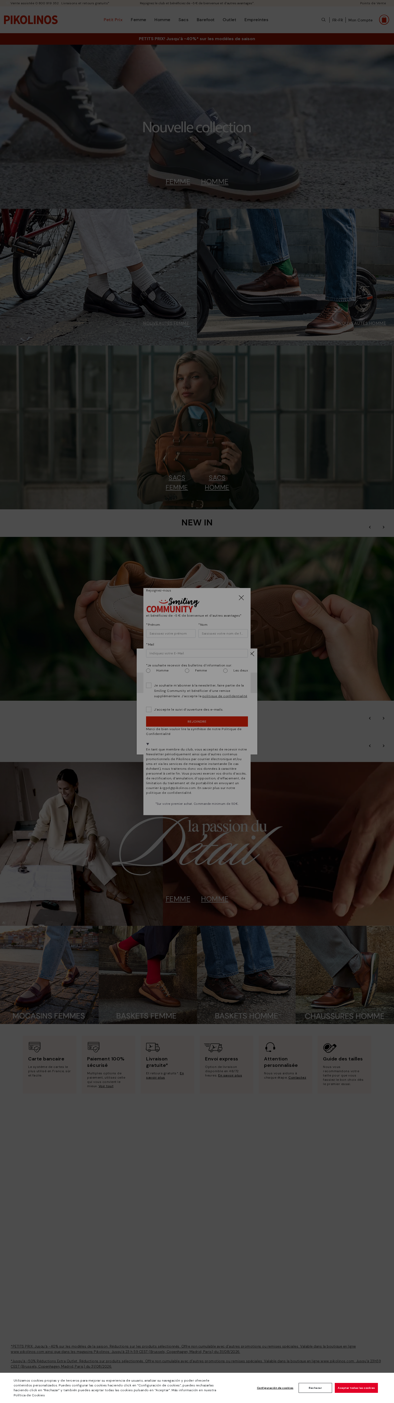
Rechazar (315, 1388)
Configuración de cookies (275, 1388)
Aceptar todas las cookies (356, 1388)
